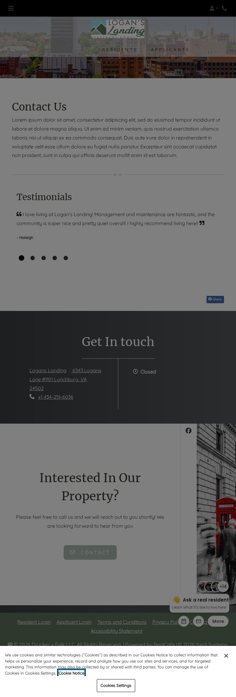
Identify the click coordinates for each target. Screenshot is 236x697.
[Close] (226, 656)
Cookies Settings (115, 685)
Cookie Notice (71, 673)
